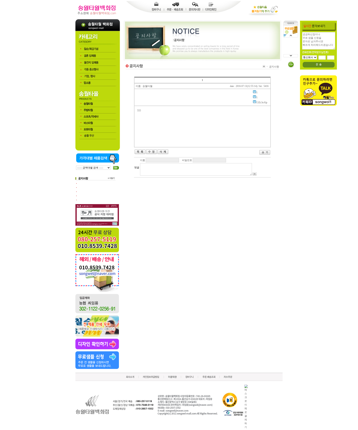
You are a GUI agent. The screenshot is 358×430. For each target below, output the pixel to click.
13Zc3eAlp (261, 102)
